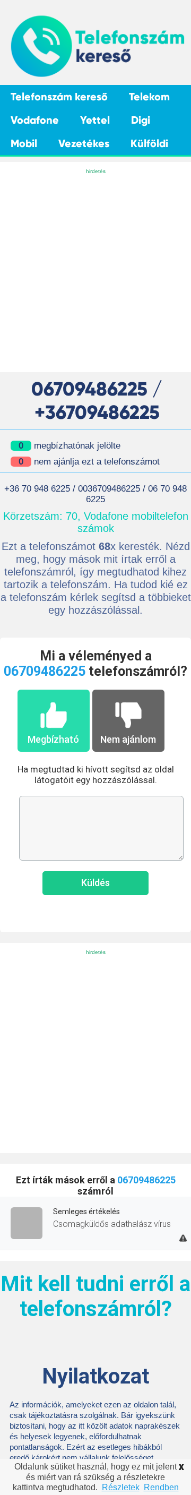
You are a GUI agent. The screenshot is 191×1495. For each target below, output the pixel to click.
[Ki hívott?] (97, 76)
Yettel (95, 120)
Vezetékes (83, 143)
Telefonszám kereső (59, 96)
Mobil (24, 143)
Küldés (95, 882)
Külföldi (149, 143)
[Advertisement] (95, 271)
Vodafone (35, 120)
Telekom (149, 96)
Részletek (121, 1487)
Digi (140, 120)
